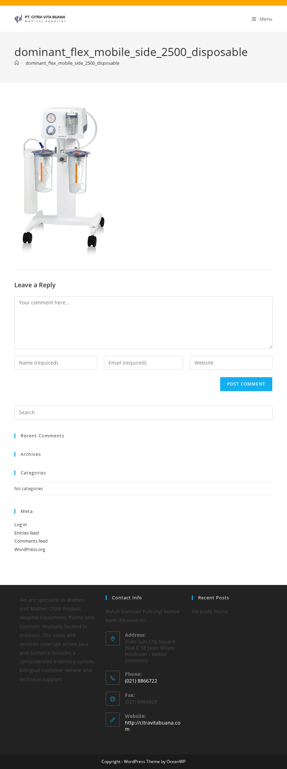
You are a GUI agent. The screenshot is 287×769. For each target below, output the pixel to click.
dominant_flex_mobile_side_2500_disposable (72, 63)
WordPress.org (29, 549)
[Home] (16, 63)
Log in (20, 524)
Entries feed (26, 533)
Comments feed (31, 541)
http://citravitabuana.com (152, 725)
